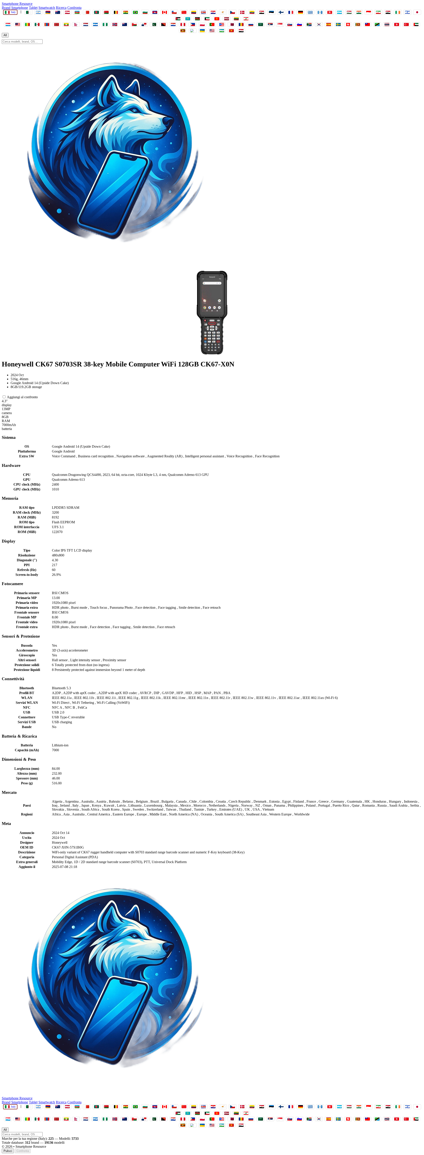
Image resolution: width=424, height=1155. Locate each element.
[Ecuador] (252, 12)
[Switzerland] (348, 24)
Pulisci (8, 1151)
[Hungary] (349, 12)
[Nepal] (76, 24)
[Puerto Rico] (222, 24)
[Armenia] (48, 12)
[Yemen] (241, 30)
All (5, 35)
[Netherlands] (86, 24)
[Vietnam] (231, 30)
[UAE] (416, 24)
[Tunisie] (397, 24)
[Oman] (134, 24)
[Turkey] (406, 24)
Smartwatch (46, 7)
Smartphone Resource (17, 4)
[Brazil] (135, 12)
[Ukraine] (202, 30)
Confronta (74, 7)
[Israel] (407, 12)
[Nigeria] (105, 24)
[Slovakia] (290, 24)
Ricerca (61, 7)
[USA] (212, 30)
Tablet (33, 7)
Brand (6, 7)
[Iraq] (388, 12)
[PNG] (163, 24)
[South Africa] (309, 24)
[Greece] (310, 12)
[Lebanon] (246, 19)
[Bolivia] (126, 12)
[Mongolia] (47, 24)
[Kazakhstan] (188, 19)
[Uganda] (183, 30)
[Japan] (417, 12)
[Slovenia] (299, 24)
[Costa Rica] (203, 12)
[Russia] (251, 24)
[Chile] (174, 12)
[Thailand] (387, 24)
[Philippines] (193, 24)
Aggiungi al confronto (22, 397)
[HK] (330, 12)
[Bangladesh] (96, 12)
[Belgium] (116, 12)
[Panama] (144, 24)
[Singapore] (280, 24)
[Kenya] (197, 19)
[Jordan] (178, 19)
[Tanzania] (377, 24)
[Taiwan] (367, 24)
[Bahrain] (87, 12)
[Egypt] (262, 12)
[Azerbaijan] (77, 12)
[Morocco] (57, 24)
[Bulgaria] (145, 12)
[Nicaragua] (95, 24)
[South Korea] (319, 24)
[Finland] (281, 12)
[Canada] (164, 12)
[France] (291, 12)
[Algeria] (28, 12)
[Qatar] (231, 24)
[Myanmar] (66, 24)
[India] (359, 12)
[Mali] (27, 24)
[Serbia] (270, 24)
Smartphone (19, 7)
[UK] (193, 30)
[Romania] (241, 24)
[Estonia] (271, 12)
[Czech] (233, 12)
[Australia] (58, 12)
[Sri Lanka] (358, 24)
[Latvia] (227, 19)
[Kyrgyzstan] (217, 19)
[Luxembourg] (8, 24)
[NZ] (125, 24)
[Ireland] (398, 12)
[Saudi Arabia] (261, 24)
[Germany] (301, 12)
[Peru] (183, 24)
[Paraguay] (173, 24)
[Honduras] (339, 12)
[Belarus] (106, 12)
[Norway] (115, 24)
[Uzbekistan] (222, 30)
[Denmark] (242, 12)
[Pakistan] (154, 24)
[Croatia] (213, 12)
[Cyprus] (223, 12)
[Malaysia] (18, 24)
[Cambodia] (155, 12)
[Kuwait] (207, 19)
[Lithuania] (236, 19)
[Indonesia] (369, 12)
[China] (184, 12)
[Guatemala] (320, 12)
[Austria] (67, 12)
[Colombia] (194, 12)
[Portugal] (212, 24)
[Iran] (378, 12)
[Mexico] (37, 24)
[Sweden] (338, 24)
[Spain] (329, 24)
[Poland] (202, 24)
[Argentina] (38, 12)
